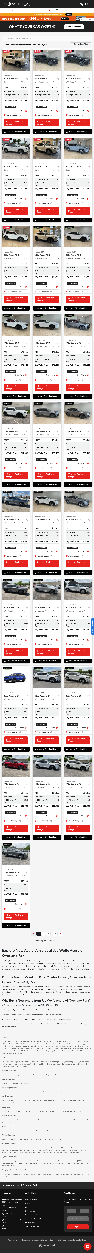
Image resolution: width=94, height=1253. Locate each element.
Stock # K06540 (9, 605)
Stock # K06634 (40, 76)
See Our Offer (74, 27)
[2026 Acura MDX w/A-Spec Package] (78, 325)
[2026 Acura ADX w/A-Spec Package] (47, 60)
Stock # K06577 (71, 605)
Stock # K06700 (40, 781)
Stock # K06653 (71, 340)
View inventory (31, 1200)
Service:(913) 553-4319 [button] (11, 1221)
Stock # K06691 (9, 164)
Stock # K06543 (71, 693)
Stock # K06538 (9, 428)
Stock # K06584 (9, 781)
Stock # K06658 (40, 428)
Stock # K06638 (71, 164)
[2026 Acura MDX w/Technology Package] (47, 501)
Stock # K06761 (9, 76)
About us (29, 1204)
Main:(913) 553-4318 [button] (10, 1215)
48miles (24, 699)
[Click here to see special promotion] (47, 14)
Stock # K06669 (40, 340)
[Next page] (60, 934)
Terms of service (32, 1226)
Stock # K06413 (40, 605)
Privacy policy (31, 1222)
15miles (55, 170)
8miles (87, 170)
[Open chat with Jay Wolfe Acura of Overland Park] (87, 1247)
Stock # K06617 (71, 428)
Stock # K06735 (40, 252)
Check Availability (16, 122)
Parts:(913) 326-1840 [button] (10, 1227)
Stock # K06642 (71, 76)
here (41, 1139)
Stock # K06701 (40, 693)
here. (69, 1139)
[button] (81, 4)
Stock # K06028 (9, 693)
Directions (29, 1207)
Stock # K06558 (9, 869)
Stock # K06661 (71, 517)
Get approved (31, 1215)
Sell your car (30, 1211)
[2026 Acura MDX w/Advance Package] (16, 501)
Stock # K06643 (9, 340)
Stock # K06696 (71, 252)
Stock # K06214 (9, 517)
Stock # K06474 (71, 781)
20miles (86, 258)
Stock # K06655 (9, 252)
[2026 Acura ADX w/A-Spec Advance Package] (47, 237)
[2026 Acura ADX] (16, 60)
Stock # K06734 (40, 164)
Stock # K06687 (40, 517)
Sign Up (78, 1226)
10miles (24, 82)
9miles (56, 82)
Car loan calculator (33, 1219)
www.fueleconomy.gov (19, 1066)
